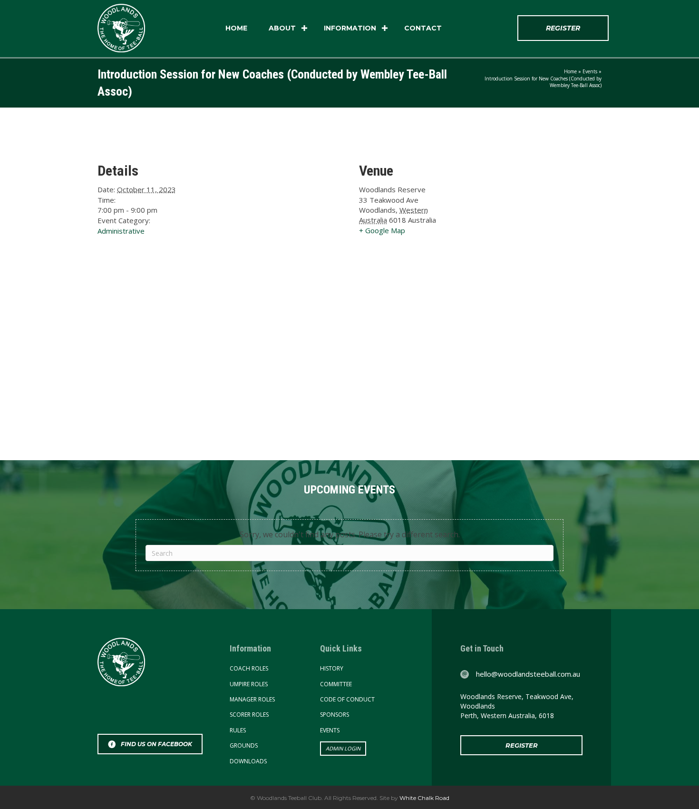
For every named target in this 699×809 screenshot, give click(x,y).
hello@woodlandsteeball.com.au (528, 674)
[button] (304, 28)
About (282, 28)
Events (589, 71)
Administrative (121, 231)
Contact (423, 28)
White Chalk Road (423, 797)
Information (350, 28)
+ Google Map (382, 230)
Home (236, 28)
